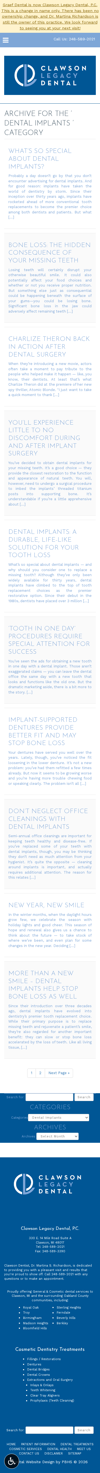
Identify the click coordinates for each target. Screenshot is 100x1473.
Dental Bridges (38, 1369)
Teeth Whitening (42, 1390)
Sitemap (74, 1453)
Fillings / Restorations (44, 1359)
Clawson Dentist (16, 1265)
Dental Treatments (77, 1444)
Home (11, 1444)
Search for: (15, 1097)
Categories (19, 1118)
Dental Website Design (33, 1462)
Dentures (34, 1364)
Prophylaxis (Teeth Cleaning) (52, 1400)
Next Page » (58, 1073)
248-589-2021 (53, 1247)
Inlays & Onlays (42, 1385)
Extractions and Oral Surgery (50, 1380)
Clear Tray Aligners (45, 1395)
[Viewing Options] (11, 1461)
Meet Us (84, 1449)
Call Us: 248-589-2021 (74, 39)
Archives (28, 1136)
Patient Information (38, 1444)
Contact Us (29, 1453)
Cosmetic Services (25, 1449)
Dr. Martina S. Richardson (51, 1265)
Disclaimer (53, 1453)
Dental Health (59, 1449)
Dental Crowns (38, 1375)
